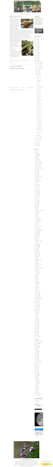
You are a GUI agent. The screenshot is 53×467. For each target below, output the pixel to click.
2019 (37, 49)
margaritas (37, 297)
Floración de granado (39, 92)
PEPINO (36, 328)
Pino (35, 338)
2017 (37, 52)
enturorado (37, 230)
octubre (38, 65)
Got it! (46, 464)
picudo (36, 334)
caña (36, 195)
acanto (36, 153)
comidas (36, 218)
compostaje (37, 219)
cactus (36, 188)
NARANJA (37, 306)
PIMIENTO (36, 336)
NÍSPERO (36, 310)
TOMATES (36, 382)
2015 (37, 55)
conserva (36, 221)
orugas (36, 320)
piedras (36, 335)
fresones (36, 244)
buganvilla (36, 184)
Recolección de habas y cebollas (40, 100)
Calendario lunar (37, 436)
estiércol (36, 234)
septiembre (39, 66)
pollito (36, 350)
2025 (37, 39)
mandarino (37, 291)
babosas (36, 175)
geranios (36, 249)
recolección (37, 361)
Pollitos (38, 82)
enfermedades (37, 229)
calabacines (37, 191)
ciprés (36, 209)
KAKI (35, 277)
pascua (36, 325)
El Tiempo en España (39, 405)
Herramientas (37, 260)
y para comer (37, 393)
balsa (36, 177)
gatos (36, 248)
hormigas (36, 270)
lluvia (36, 285)
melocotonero (37, 298)
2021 (37, 45)
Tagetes (36, 380)
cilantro (36, 207)
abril (38, 135)
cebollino (36, 202)
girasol (36, 251)
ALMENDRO (37, 166)
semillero (36, 376)
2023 (37, 42)
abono (36, 151)
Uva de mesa (39, 118)
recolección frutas (38, 362)
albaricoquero (37, 162)
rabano (36, 357)
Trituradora (37, 386)
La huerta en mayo (39, 75)
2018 (37, 50)
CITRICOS (36, 213)
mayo (38, 73)
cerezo (36, 203)
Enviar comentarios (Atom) (20, 89)
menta (36, 302)
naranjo (36, 308)
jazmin (36, 274)
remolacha (37, 365)
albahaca (36, 160)
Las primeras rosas (39, 116)
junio (38, 71)
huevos (36, 271)
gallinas (36, 245)
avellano (36, 172)
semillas (36, 374)
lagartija (36, 279)
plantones (36, 343)
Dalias (36, 225)
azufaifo (36, 173)
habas (36, 257)
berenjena (37, 180)
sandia (36, 373)
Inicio (23, 87)
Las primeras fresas (39, 95)
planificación (37, 340)
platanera (37, 346)
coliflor (36, 217)
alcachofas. (37, 165)
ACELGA (36, 154)
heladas (36, 259)
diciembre (39, 62)
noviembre (39, 63)
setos (36, 377)
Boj (35, 183)
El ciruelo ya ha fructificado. (40, 126)
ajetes (36, 157)
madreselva (37, 287)
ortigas (36, 319)
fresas (36, 243)
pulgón (36, 355)
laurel (36, 281)
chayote (36, 206)
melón (36, 300)
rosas (36, 370)
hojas (36, 268)
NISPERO (36, 309)
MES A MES (28, 14)
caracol (36, 198)
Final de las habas (39, 89)
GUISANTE (36, 255)
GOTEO (36, 252)
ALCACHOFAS (37, 164)
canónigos (37, 194)
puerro (36, 354)
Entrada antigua (30, 87)
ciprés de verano (38, 210)
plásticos (36, 344)
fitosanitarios (37, 240)
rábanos (36, 358)
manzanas (37, 294)
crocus (36, 223)
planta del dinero (38, 342)
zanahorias (37, 395)
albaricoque (37, 161)
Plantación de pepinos (39, 114)
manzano (36, 296)
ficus (35, 238)
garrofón (36, 247)
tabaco (36, 378)
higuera (36, 266)
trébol (36, 384)
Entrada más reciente (14, 87)
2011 (37, 142)
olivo (35, 317)
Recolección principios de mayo (39, 129)
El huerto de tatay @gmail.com (38, 400)
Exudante (36, 236)
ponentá (36, 351)
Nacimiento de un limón (39, 109)
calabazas (37, 192)
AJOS (36, 158)
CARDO (36, 199)
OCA (35, 316)
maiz (35, 289)
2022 (37, 44)
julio (38, 70)
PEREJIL (36, 332)
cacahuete (37, 187)
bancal (36, 179)
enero (38, 140)
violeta (36, 392)
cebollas (36, 200)
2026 (37, 37)
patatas (36, 327)
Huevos (38, 84)
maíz (13, 62)
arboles (36, 169)
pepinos (36, 330)
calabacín (36, 190)
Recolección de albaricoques (40, 86)
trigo (35, 385)
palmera (36, 323)
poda (36, 349)
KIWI (35, 278)
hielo (35, 262)
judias (36, 275)
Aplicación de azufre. (39, 104)
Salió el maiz (39, 111)
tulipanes (36, 388)
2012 (37, 60)
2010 (37, 144)
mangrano (37, 293)
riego (36, 366)
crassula (36, 222)
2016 (37, 54)
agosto (38, 68)
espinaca (36, 233)
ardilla (36, 170)
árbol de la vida (38, 168)
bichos (36, 181)
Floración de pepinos (39, 97)
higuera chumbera (38, 267)
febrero (38, 138)
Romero (36, 367)
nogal (36, 312)
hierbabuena (37, 264)
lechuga (36, 282)
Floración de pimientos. (39, 123)
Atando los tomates (39, 81)
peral (36, 331)
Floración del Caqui (39, 133)
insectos (36, 272)
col (35, 215)
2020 (37, 47)
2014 (37, 57)
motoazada (37, 305)
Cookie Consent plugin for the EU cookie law (46, 465)
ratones (36, 359)
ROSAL (36, 369)
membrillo (36, 301)
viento (36, 390)
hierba (36, 263)
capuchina (37, 196)
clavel (36, 214)
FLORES (36, 241)
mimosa (36, 304)
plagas (36, 339)
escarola (36, 232)
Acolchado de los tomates (39, 121)
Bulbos (36, 185)
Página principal (13, 14)
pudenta (36, 353)
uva (35, 389)
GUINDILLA (37, 253)
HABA (36, 256)
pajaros (36, 321)
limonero (36, 283)
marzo (38, 137)
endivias (36, 228)
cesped (36, 204)
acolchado (37, 156)
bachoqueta (37, 176)
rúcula (36, 371)
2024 (37, 41)
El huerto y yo (21, 14)
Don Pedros (37, 226)
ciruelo (36, 211)
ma (35, 286)
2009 (37, 145)
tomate (36, 381)
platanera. (37, 347)
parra (36, 324)
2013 (37, 58)
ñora (36, 315)
